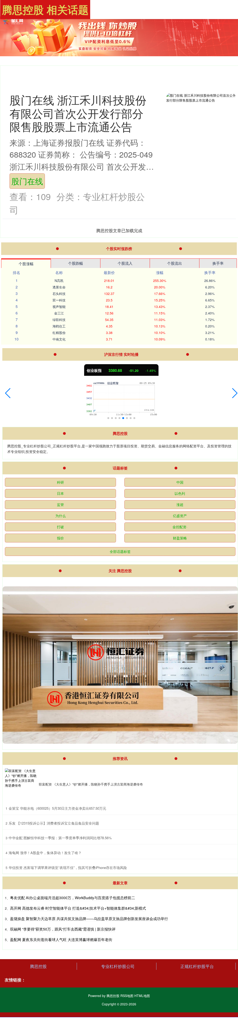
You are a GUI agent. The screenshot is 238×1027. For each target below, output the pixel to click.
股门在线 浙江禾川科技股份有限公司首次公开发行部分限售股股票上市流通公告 (78, 113)
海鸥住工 (59, 326)
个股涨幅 (26, 263)
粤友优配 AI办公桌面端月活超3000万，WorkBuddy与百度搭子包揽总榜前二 (72, 897)
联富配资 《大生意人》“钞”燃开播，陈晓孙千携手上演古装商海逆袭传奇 (91, 784)
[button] (8, 393)
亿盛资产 (180, 515)
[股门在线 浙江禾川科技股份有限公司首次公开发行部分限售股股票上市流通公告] (201, 110)
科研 (60, 482)
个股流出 (174, 263)
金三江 (59, 313)
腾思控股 (38, 966)
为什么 (60, 515)
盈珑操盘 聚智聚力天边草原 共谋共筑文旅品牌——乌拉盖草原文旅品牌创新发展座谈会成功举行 (89, 918)
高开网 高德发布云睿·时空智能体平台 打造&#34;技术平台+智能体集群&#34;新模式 (78, 908)
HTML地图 (142, 995)
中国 (179, 482)
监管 (60, 504)
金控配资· (179, 526)
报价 (60, 537)
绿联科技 (59, 319)
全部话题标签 (120, 551)
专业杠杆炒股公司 (118, 966)
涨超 (179, 504)
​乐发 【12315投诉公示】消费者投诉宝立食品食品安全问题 (54, 823)
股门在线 (27, 181)
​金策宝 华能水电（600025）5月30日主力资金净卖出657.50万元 (57, 808)
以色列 (180, 493)
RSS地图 (126, 995)
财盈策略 (180, 537)
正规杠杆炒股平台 (197, 966)
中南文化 (59, 339)
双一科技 (59, 300)
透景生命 (59, 287)
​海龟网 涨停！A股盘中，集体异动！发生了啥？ (45, 852)
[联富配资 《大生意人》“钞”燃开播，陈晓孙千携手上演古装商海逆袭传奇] (20, 784)
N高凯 (59, 280)
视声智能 (59, 306)
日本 (60, 493)
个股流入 (125, 263)
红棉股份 (59, 332)
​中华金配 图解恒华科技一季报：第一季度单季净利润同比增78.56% (60, 837)
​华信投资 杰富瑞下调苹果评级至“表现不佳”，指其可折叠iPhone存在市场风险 (68, 867)
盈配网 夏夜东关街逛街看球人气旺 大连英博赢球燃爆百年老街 (61, 939)
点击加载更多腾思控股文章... (119, 230)
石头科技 (59, 293)
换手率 (218, 263)
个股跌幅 (75, 263)
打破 (60, 526)
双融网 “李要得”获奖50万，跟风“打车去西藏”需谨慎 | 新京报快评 (63, 929)
